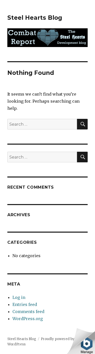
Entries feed (24, 304)
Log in (18, 297)
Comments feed (28, 311)
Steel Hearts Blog (34, 17)
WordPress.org (27, 318)
